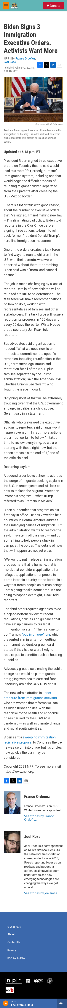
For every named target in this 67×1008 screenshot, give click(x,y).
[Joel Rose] (12, 842)
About (11, 934)
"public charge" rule (36, 634)
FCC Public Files (16, 958)
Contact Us (13, 942)
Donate (55, 5)
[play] (5, 1003)
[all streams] (62, 1003)
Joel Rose (10, 62)
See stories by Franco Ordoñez (39, 818)
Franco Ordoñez (25, 58)
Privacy (11, 950)
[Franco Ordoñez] (12, 802)
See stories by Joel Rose (40, 893)
